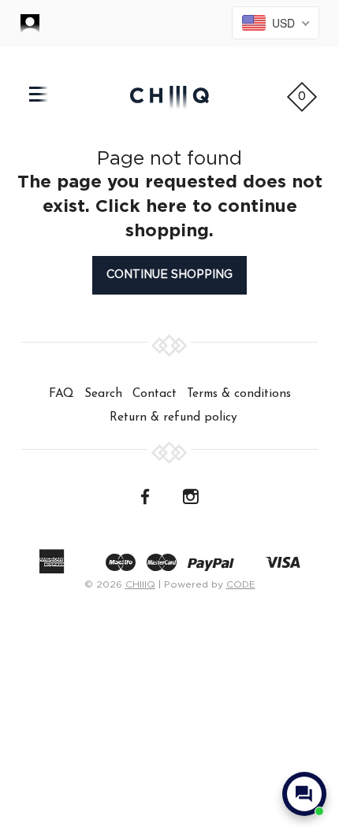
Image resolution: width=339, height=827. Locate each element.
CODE (240, 584)
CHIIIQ (140, 584)
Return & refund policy (173, 417)
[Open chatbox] (304, 794)
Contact (154, 394)
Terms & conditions (239, 394)
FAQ (61, 394)
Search (103, 394)
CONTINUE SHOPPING (169, 274)
